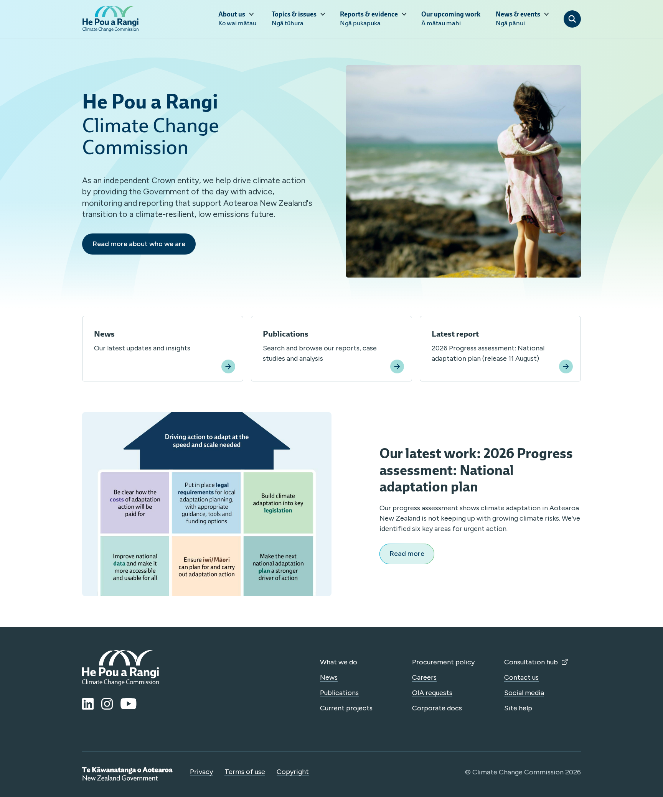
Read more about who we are (138, 244)
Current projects (346, 708)
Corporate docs (437, 708)
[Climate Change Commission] (110, 19)
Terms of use (244, 771)
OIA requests (432, 693)
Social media (524, 693)
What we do (338, 662)
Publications (339, 693)
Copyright (293, 771)
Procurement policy (443, 662)
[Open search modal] (572, 19)
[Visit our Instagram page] (107, 704)
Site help (518, 708)
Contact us (521, 677)
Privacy (201, 771)
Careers (424, 677)
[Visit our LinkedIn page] (88, 704)
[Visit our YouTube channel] (128, 704)
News (329, 677)
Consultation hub (531, 662)
